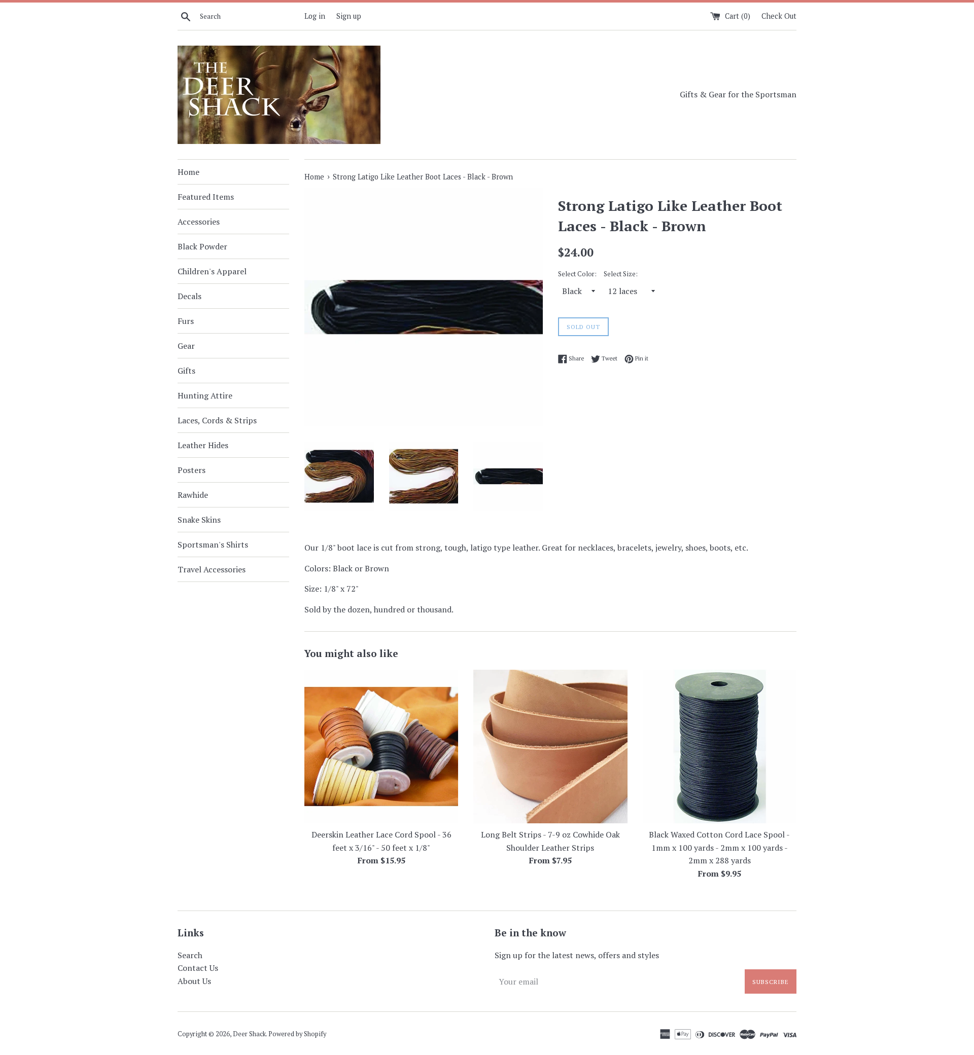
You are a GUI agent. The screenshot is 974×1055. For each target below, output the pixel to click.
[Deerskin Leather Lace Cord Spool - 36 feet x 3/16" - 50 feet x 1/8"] (381, 746)
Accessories (199, 221)
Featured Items (206, 196)
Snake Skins (199, 519)
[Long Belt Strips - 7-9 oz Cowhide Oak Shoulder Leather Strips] (550, 746)
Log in (314, 16)
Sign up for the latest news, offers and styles (577, 955)
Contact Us (198, 967)
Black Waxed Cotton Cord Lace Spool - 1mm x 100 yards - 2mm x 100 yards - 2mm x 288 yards (719, 847)
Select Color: (577, 274)
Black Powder (202, 246)
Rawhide (193, 494)
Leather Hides (203, 445)
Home (188, 171)
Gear (186, 345)
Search (190, 955)
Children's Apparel (212, 271)
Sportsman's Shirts (213, 544)
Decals (189, 296)
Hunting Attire (205, 395)
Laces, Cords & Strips (217, 420)
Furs (186, 320)
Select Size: (621, 274)
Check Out (778, 16)
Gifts (186, 370)
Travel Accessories (212, 569)
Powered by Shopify (297, 1034)
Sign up (348, 16)
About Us (194, 981)
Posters (191, 470)
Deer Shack (249, 1034)
